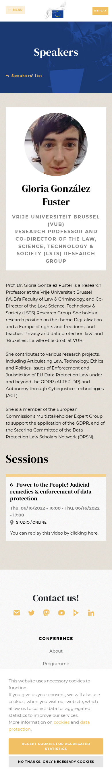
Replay (100, 10)
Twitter (31, 613)
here (93, 533)
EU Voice (46, 613)
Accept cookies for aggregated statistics (56, 746)
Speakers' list (27, 75)
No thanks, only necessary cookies (56, 762)
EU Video (77, 613)
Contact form (17, 613)
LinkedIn (91, 613)
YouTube (62, 613)
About (56, 651)
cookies (61, 722)
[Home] (56, 10)
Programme (56, 663)
